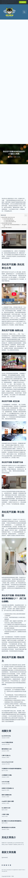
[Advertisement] (14, 81)
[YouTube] (10, 865)
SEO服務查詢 (22, 2)
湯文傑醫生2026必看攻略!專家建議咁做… (12, 821)
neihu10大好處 (5, 781)
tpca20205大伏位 (6, 735)
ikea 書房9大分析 (6, 807)
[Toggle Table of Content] (25, 215)
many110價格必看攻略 (7, 742)
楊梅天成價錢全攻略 (6, 794)
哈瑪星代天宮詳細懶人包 (8, 788)
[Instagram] (6, 865)
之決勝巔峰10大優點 (7, 775)
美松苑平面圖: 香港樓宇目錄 (11, 221)
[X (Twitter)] (4, 865)
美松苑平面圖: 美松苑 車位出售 (8, 217)
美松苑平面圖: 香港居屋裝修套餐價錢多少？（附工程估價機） (15, 225)
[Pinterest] (8, 865)
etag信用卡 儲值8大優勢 (8, 801)
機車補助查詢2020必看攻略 (8, 827)
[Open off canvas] (24, 12)
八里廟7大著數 (5, 814)
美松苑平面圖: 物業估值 (8, 218)
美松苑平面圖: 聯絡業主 (7, 227)
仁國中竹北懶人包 (6, 755)
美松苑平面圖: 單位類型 (7, 223)
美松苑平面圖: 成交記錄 (10, 220)
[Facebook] (2, 865)
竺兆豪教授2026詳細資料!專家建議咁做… (12, 768)
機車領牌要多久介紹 (6, 749)
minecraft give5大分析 (7, 762)
